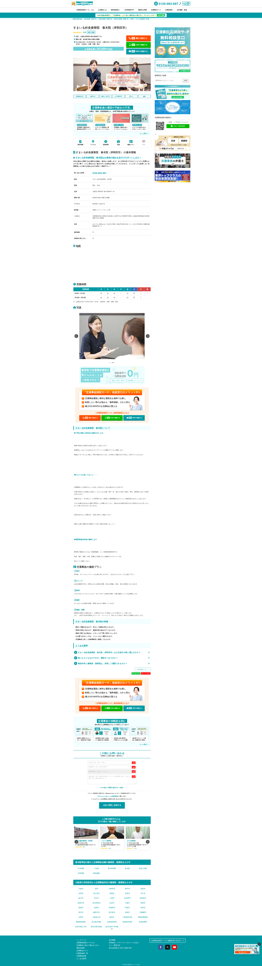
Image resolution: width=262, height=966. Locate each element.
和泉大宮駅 (143, 868)
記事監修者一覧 (82, 953)
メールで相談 (186, 2)
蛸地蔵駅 (96, 873)
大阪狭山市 (96, 917)
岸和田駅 (81, 873)
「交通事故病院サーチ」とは (84, 10)
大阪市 (80, 889)
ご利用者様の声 (129, 10)
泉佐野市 (127, 898)
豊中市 (127, 889)
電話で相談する (139, 38)
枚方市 (80, 898)
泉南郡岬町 (143, 922)
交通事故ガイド (156, 10)
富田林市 (143, 898)
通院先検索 (80, 948)
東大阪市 (112, 912)
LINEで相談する (139, 45)
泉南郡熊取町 (112, 922)
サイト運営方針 (114, 945)
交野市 (80, 917)
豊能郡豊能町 (143, 917)
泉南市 (127, 912)
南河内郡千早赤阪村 (112, 928)
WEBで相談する (140, 51)
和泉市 (143, 903)
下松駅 (96, 868)
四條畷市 (143, 912)
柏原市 (96, 908)
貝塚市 (127, 893)
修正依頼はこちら (142, 669)
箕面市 (80, 908)
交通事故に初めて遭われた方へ (87, 945)
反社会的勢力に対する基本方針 (120, 948)
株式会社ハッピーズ (132, 964)
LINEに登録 (161, 15)
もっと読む (143, 133)
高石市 (80, 912)
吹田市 (80, 893)
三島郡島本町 (127, 917)
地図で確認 (91, 32)
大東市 (127, 903)
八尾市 (112, 898)
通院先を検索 (142, 10)
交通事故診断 (81, 956)
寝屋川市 (81, 903)
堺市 (96, 889)
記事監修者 (169, 10)
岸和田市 (112, 889)
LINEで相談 (186, 4)
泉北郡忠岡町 (96, 922)
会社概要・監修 (182, 10)
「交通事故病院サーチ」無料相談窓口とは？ (112, 413)
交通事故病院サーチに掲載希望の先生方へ (166, 941)
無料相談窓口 (115, 10)
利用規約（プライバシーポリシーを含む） (124, 943)
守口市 (143, 893)
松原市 (112, 903)
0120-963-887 (99, 173)
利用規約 (114, 796)
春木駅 (127, 868)
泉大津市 (96, 893)
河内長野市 (96, 903)
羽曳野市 (112, 908)
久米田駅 (81, 868)
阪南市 (112, 917)
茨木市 (96, 898)
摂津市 (143, 908)
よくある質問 (81, 959)
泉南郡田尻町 (127, 922)
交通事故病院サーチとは (85, 943)
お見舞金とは (102, 10)
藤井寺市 (96, 912)
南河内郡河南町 (96, 927)
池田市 (143, 889)
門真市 (127, 908)
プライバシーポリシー (104, 796)
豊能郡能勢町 (81, 922)
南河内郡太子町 (81, 927)
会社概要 (112, 940)
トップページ (81, 940)
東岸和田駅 (112, 868)
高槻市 (112, 893)
